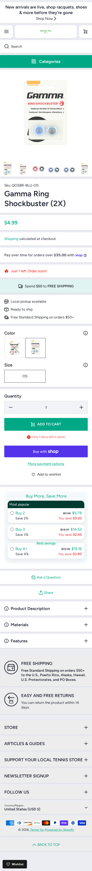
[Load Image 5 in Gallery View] (69, 169)
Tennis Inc (37, 830)
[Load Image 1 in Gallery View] (7, 169)
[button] (85, 31)
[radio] (46, 512)
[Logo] (46, 31)
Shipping (11, 239)
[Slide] (85, 333)
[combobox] (46, 46)
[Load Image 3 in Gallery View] (38, 169)
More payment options (46, 464)
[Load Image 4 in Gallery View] (54, 169)
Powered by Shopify (59, 830)
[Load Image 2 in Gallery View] (23, 169)
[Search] (4, 46)
